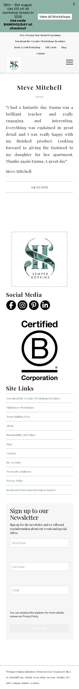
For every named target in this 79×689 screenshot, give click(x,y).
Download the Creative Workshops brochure (33, 398)
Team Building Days (18, 416)
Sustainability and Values (20, 435)
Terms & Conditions (18, 471)
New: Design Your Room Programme (40, 35)
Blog (64, 47)
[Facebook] (11, 305)
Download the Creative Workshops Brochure (40, 41)
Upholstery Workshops (20, 407)
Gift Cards (51, 47)
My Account (13, 462)
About (10, 425)
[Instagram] (22, 305)
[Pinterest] (34, 305)
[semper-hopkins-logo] (33, 65)
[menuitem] (40, 35)
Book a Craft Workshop (27, 47)
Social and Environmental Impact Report (31, 490)
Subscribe (40, 628)
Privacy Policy (14, 480)
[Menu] (67, 62)
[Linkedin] (45, 305)
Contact (40, 53)
